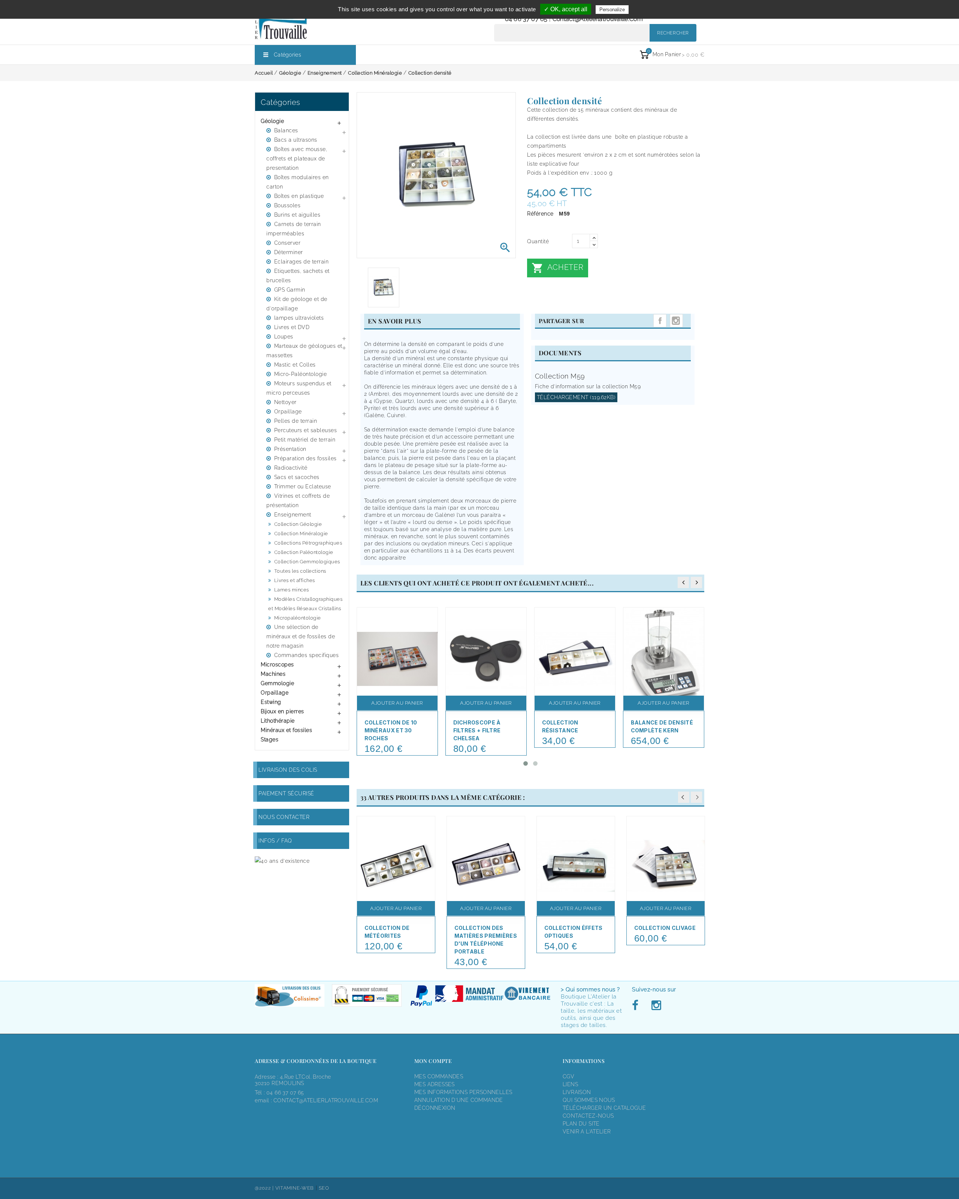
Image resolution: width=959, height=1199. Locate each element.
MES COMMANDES (438, 1076)
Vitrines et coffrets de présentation (298, 500)
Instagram (676, 320)
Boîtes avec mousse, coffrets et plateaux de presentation (296, 158)
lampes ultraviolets (299, 318)
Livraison (577, 1092)
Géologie (272, 121)
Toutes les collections (300, 571)
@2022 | (265, 1188)
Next (696, 797)
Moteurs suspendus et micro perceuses (299, 388)
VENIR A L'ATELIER (587, 1132)
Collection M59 (560, 376)
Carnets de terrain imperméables (293, 229)
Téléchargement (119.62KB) (576, 397)
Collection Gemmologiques (307, 561)
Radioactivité (291, 468)
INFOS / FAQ (275, 841)
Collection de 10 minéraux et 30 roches (390, 730)
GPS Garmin (289, 290)
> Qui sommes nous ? (590, 989)
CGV (568, 1076)
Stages (269, 739)
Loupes (283, 337)
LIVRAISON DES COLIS (287, 770)
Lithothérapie (278, 721)
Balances (286, 130)
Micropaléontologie (297, 618)
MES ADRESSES (434, 1084)
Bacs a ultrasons (295, 140)
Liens (570, 1084)
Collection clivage (665, 928)
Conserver (287, 243)
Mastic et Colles (295, 365)
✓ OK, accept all (565, 9)
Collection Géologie (298, 524)
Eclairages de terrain (301, 262)
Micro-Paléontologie (300, 374)
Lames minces (291, 590)
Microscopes (277, 665)
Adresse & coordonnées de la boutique (315, 1060)
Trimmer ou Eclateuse (302, 486)
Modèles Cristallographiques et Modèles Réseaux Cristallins (305, 603)
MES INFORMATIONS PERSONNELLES (463, 1092)
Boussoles (287, 205)
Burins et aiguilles (297, 215)
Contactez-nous (588, 1116)
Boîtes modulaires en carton (297, 182)
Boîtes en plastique (299, 196)
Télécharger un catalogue (604, 1108)
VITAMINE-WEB (294, 1188)
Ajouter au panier (397, 703)
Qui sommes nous (589, 1100)
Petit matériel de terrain (305, 440)
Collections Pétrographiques (308, 543)
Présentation (290, 449)
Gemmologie (277, 683)
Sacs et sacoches (297, 477)
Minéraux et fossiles (286, 730)
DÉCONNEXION (434, 1108)
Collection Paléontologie (303, 552)
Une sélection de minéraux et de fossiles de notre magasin (300, 636)
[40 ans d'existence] (282, 860)
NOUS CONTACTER (283, 817)
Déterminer (288, 252)
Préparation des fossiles (305, 458)
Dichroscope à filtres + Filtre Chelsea (477, 730)
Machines (273, 674)
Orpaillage (288, 412)
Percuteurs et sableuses (305, 430)
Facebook (637, 1005)
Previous (683, 797)
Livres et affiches (294, 580)
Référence (540, 214)
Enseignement (292, 515)
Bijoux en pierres (282, 711)
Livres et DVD (292, 327)
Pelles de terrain (295, 421)
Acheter (557, 268)
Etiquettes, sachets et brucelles (298, 275)
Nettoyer (285, 402)
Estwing (271, 702)
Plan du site (581, 1124)
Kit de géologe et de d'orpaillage (296, 303)
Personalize (612, 9)
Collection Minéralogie (301, 533)
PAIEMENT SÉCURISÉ (286, 793)
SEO (324, 1188)
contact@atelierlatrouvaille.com (598, 18)
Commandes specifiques (306, 655)
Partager (660, 320)
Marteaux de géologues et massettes (304, 350)
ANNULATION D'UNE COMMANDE (458, 1100)
